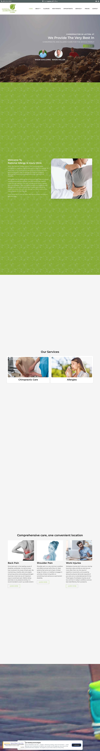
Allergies (46, 8)
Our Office (51, 1)
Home (31, 8)
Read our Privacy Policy (58, 747)
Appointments (68, 8)
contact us (39, 194)
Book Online (89, 46)
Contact (95, 8)
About (37, 8)
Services (78, 8)
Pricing (87, 8)
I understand (76, 745)
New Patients (56, 8)
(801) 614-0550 (7, 1)
